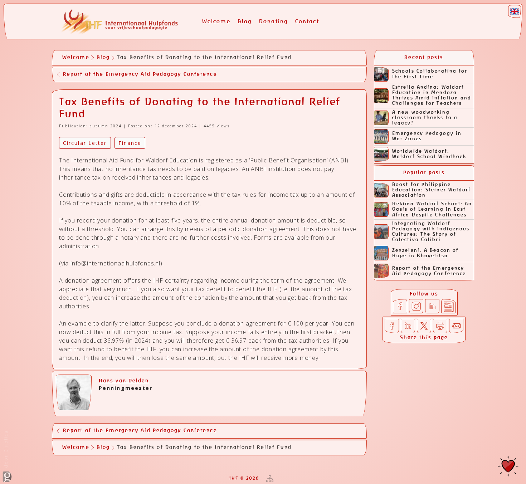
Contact (307, 21)
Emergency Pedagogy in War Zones (427, 136)
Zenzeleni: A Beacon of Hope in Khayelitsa (425, 253)
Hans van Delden (124, 380)
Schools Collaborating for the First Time (430, 74)
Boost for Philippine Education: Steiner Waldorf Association (431, 190)
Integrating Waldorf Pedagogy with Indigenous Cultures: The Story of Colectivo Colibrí (430, 231)
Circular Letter (85, 143)
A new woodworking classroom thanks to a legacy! (425, 118)
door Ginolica (6, 450)
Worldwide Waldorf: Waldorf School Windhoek (429, 154)
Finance (130, 143)
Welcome (216, 21)
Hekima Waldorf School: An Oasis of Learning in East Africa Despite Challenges (432, 209)
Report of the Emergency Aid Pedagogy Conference (429, 271)
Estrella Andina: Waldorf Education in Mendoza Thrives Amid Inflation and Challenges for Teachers (432, 95)
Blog (245, 21)
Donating (273, 21)
